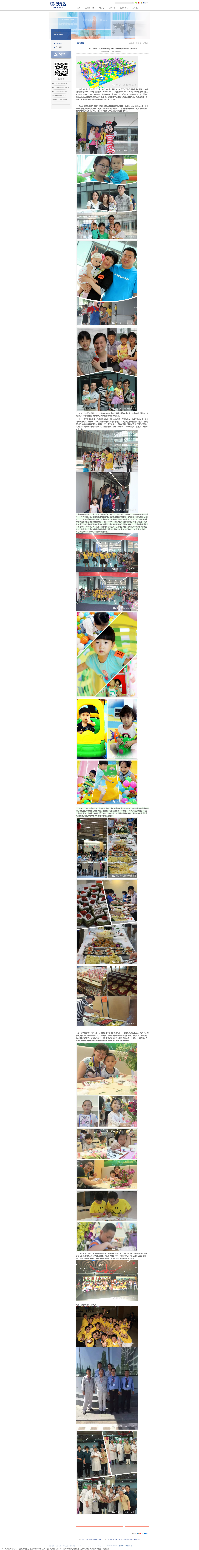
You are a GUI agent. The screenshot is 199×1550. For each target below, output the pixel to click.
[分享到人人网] (145, 1533)
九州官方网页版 (95, 1549)
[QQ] (141, 3)
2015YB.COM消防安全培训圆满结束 (91, 1539)
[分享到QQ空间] (138, 1533)
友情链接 (51, 1546)
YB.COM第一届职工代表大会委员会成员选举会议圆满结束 (123, 1539)
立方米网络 (129, 1546)
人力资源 (135, 8)
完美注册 (106, 1549)
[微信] (136, 3)
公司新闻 (59, 43)
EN (147, 3)
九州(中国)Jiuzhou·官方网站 (60, 1549)
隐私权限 (72, 1546)
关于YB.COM (89, 8)
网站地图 (65, 1546)
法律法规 (58, 1546)
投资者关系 (123, 8)
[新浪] (139, 3)
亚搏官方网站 (36, 1549)
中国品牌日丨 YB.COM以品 (59, 83)
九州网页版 (75, 1549)
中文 (144, 3)
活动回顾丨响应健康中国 (59, 87)
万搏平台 (45, 1549)
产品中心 (101, 8)
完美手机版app (24, 1549)
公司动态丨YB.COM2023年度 (60, 95)
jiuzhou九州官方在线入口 (9, 1549)
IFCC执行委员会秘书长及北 (59, 91)
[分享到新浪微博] (140, 1533)
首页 (78, 8)
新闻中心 (112, 8)
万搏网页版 (84, 1549)
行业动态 (59, 47)
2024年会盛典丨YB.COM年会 (60, 99)
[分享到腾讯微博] (142, 1533)
